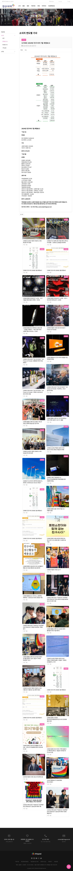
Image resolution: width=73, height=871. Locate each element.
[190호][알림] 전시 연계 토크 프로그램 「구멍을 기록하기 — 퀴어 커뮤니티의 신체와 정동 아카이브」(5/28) (32, 329)
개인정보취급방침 (24, 861)
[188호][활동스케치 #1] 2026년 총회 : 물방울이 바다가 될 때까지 (56, 629)
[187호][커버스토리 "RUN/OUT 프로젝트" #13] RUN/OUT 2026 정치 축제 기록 (33, 805)
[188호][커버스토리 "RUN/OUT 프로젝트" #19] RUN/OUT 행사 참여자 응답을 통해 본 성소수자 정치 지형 (57, 599)
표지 (3, 38)
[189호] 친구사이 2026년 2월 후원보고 (32, 538)
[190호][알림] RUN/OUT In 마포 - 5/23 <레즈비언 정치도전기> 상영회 (57, 299)
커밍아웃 (33, 6)
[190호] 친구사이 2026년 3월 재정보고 (32, 270)
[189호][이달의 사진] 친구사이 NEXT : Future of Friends (56, 328)
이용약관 (17, 861)
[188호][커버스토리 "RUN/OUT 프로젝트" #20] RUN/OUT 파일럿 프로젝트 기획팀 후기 (33, 627)
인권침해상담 (51, 6)
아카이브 (44, 6)
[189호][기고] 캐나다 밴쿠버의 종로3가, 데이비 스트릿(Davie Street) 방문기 (32, 481)
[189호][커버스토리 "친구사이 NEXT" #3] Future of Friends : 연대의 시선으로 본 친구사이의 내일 (33, 392)
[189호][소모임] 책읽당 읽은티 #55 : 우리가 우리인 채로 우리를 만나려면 (56, 448)
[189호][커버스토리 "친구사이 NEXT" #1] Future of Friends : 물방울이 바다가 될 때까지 (33, 360)
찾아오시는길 (43, 861)
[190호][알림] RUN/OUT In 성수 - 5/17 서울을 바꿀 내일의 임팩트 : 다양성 (33, 299)
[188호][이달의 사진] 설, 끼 (53, 570)
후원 (39, 6)
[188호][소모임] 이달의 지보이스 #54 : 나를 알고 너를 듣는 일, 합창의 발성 (32, 689)
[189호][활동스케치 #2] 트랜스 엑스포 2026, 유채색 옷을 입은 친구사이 (32, 422)
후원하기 (50, 861)
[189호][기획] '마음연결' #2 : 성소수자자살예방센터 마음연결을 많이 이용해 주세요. (56, 479)
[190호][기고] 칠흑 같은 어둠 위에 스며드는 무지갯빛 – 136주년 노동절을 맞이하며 (57, 241)
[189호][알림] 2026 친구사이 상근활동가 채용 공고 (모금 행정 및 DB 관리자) (33, 567)
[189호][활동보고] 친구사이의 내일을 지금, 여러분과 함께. (57, 358)
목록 (22, 214)
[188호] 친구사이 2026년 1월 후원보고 (32, 717)
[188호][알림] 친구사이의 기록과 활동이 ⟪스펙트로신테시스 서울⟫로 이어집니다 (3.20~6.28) (56, 750)
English (52, 1)
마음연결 (3, 32)
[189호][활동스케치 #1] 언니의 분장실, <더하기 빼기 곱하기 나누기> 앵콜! (57, 419)
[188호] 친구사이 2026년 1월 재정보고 (56, 690)
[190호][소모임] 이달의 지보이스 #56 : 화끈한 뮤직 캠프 (32, 241)
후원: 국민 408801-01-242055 (7, 1)
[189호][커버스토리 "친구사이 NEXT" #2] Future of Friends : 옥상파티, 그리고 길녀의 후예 (57, 388)
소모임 (8, 51)
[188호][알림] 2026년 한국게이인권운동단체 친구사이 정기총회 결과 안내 (57, 719)
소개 (19, 6)
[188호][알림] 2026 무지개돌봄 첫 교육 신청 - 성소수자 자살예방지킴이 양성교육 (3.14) (33, 747)
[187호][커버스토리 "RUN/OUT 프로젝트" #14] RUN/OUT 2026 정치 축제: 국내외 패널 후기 (57, 811)
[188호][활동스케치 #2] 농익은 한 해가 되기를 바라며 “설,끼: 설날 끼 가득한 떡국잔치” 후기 (32, 658)
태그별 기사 (5, 44)
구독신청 (4, 48)
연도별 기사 (42, 20)
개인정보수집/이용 (34, 861)
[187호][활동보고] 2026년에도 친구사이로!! (54, 781)
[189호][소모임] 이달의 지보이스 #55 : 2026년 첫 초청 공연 (32, 452)
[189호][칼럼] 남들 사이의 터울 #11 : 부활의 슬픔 (56, 509)
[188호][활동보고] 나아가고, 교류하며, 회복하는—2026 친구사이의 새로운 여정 (32, 596)
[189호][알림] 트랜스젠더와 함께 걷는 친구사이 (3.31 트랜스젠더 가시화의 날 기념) (56, 540)
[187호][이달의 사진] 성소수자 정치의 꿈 (33, 777)
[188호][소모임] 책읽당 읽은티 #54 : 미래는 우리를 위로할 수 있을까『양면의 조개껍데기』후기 (56, 660)
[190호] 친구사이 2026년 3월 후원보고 (56, 270)
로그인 (60, 1)
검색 (69, 1)
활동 (24, 6)
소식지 (37, 20)
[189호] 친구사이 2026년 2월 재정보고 (32, 510)
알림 (28, 6)
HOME (29, 20)
